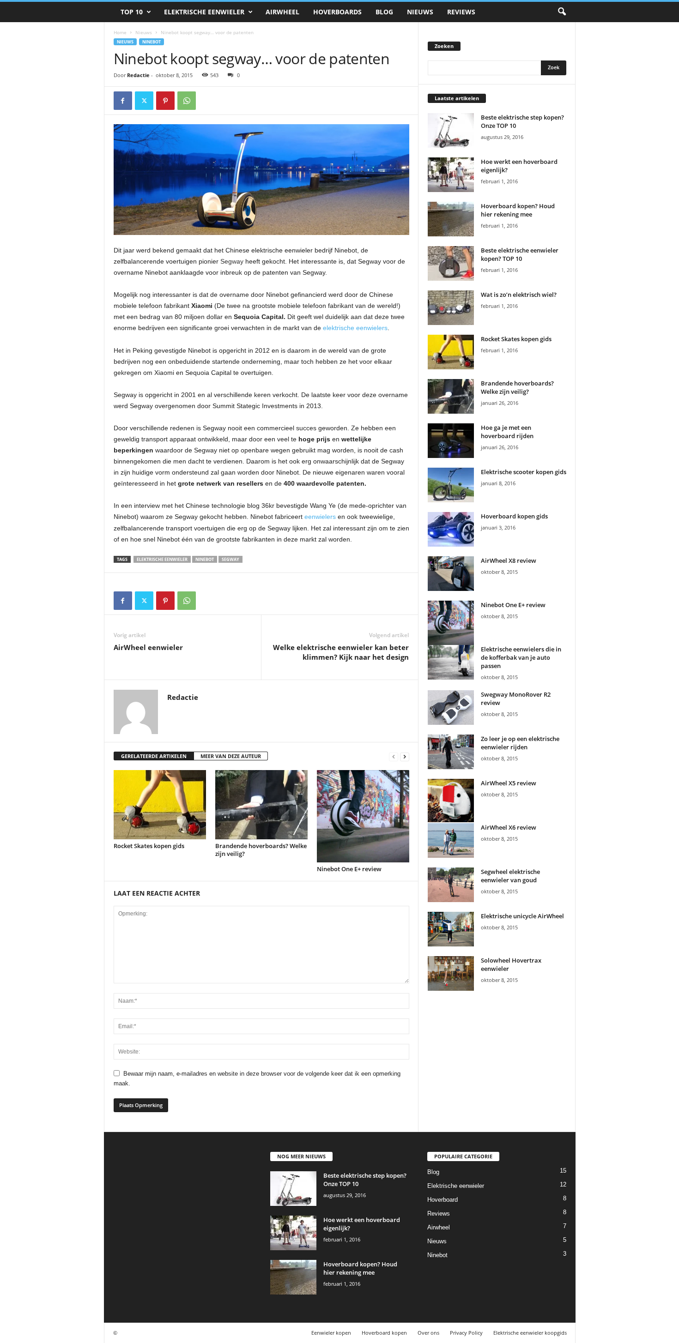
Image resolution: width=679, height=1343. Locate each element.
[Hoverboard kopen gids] (451, 529)
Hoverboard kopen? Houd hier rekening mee (518, 210)
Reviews (461, 11)
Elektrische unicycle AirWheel (522, 916)
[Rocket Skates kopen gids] (160, 804)
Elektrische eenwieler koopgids (530, 1332)
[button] (562, 12)
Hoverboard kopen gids (514, 516)
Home (120, 32)
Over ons (428, 1332)
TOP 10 (132, 11)
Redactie (138, 75)
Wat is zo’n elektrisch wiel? (519, 294)
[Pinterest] (165, 100)
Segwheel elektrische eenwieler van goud (510, 875)
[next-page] (404, 756)
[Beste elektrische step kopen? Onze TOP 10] (451, 130)
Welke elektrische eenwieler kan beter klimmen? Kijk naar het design (341, 652)
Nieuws (420, 11)
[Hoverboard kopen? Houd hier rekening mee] (451, 219)
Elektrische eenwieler (204, 11)
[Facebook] (123, 100)
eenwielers (320, 516)
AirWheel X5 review (508, 783)
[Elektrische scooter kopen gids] (451, 485)
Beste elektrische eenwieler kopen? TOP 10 (519, 254)
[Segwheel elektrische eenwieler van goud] (451, 884)
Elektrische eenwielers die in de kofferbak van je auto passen (521, 657)
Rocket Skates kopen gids (149, 846)
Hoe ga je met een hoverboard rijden (507, 431)
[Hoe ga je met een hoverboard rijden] (451, 440)
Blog (384, 11)
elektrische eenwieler (162, 559)
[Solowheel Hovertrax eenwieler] (451, 973)
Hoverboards (337, 11)
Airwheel (282, 11)
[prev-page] (393, 756)
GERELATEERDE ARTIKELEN (154, 756)
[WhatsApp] (186, 100)
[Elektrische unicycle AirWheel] (451, 929)
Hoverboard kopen (384, 1332)
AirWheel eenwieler (148, 647)
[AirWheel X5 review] (451, 800)
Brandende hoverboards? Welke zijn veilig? (261, 850)
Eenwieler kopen (331, 1332)
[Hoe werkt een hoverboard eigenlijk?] (451, 174)
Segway (231, 261)
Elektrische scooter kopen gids (523, 472)
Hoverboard (442, 1199)
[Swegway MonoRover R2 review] (451, 707)
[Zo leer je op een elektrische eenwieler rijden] (451, 752)
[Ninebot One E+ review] (363, 816)
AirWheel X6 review (508, 827)
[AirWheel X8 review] (451, 573)
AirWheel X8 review (508, 560)
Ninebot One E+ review (349, 869)
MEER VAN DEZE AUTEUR (230, 756)
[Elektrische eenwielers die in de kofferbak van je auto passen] (451, 662)
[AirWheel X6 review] (451, 840)
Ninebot (151, 42)
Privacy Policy (466, 1332)
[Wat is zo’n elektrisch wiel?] (451, 307)
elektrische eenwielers (355, 327)
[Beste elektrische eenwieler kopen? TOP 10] (451, 263)
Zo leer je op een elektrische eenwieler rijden (520, 743)
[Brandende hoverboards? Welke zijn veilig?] (261, 804)
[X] (144, 100)
